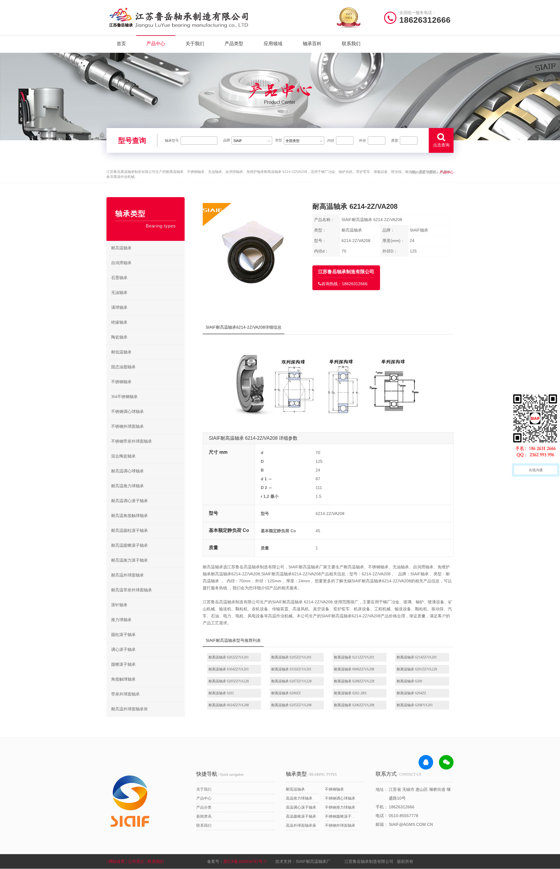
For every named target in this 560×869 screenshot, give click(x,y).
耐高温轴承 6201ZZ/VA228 (417, 669)
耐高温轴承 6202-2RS (350, 693)
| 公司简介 (136, 861)
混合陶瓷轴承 (123, 456)
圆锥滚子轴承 (123, 664)
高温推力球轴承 (299, 798)
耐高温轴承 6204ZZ (411, 693)
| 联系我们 (155, 861)
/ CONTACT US (398, 774)
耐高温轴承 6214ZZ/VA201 (417, 657)
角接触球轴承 (123, 679)
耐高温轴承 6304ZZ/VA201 (229, 669)
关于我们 (195, 43)
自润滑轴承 (121, 263)
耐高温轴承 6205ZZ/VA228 (229, 681)
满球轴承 (119, 307)
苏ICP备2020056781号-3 (244, 861)
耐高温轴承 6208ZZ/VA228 (354, 681)
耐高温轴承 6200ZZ (286, 693)
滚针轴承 (119, 605)
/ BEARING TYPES (311, 774)
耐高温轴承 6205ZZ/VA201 (291, 657)
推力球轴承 (121, 620)
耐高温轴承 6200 (409, 681)
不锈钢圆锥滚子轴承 (341, 816)
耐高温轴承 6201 (221, 693)
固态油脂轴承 (123, 367)
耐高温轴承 (121, 248)
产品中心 (155, 43)
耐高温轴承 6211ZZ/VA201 (354, 657)
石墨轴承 (119, 278)
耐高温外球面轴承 (127, 575)
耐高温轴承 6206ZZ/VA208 (354, 705)
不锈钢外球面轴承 (127, 426)
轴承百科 (312, 43)
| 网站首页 (116, 861)
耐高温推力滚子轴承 (129, 560)
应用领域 (273, 43)
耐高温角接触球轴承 (129, 516)
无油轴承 (119, 292)
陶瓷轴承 (119, 337)
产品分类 (203, 807)
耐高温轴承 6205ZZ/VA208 (291, 705)
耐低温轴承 (121, 352)
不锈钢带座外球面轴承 (131, 441)
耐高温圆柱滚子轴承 (129, 530)
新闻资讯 (203, 816)
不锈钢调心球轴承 (127, 411)
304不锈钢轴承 (124, 397)
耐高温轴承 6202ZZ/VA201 (229, 657)
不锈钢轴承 (121, 382)
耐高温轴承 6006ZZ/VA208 (354, 669)
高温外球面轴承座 (301, 825)
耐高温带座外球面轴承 (131, 590)
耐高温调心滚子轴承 (129, 501)
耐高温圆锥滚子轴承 (129, 545)
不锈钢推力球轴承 (340, 807)
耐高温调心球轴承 (127, 471)
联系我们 (351, 43)
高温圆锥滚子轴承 (301, 816)
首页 (121, 43)
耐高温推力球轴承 (127, 486)
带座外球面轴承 (125, 694)
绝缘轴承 (119, 322)
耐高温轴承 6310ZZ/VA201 (291, 669)
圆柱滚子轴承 (123, 635)
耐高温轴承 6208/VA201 (415, 705)
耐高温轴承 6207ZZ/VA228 (291, 681)
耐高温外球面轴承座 (129, 709)
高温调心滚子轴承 (301, 807)
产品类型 (234, 43)
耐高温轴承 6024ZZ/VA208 (229, 705)
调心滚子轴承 (123, 649)
